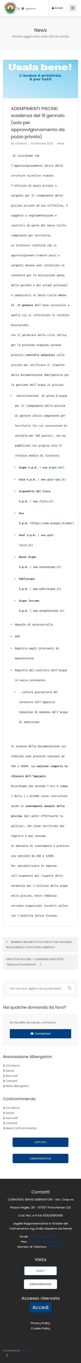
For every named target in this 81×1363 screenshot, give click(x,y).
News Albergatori (17, 1086)
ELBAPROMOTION (40, 1158)
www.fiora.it (41, 501)
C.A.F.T (41, 1271)
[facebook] (7, 1355)
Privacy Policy (40, 1323)
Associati (12, 1076)
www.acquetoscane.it (47, 610)
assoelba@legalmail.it (44, 1242)
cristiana (21, 143)
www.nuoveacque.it (45, 566)
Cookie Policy (40, 1328)
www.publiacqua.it (45, 588)
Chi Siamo (13, 1066)
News (60, 143)
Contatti (11, 1081)
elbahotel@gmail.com (45, 1236)
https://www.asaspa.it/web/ (51, 523)
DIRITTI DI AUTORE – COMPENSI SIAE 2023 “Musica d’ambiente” (35, 961)
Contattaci (43, 1034)
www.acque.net (52, 467)
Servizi (10, 1071)
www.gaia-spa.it (51, 479)
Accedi (58, 8)
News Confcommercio (21, 1128)
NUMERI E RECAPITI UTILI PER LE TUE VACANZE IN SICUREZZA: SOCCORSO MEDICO (39, 944)
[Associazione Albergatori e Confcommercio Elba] (20, 11)
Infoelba (27, 1350)
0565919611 (55, 1247)
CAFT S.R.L (40, 1142)
